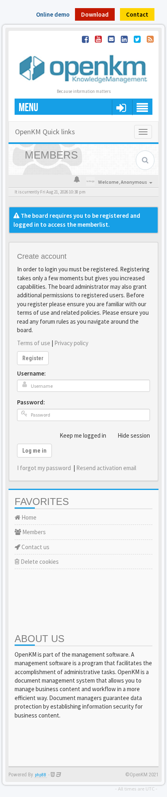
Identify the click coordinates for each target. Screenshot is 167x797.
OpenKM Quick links (45, 131)
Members (33, 532)
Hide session (134, 435)
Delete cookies (39, 561)
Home (28, 517)
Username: (31, 373)
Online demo (53, 14)
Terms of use (33, 343)
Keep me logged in (83, 435)
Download (95, 14)
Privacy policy (71, 343)
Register (32, 358)
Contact (137, 14)
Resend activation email (106, 468)
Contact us (34, 547)
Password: (31, 402)
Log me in (34, 450)
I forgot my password (44, 468)
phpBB (40, 775)
